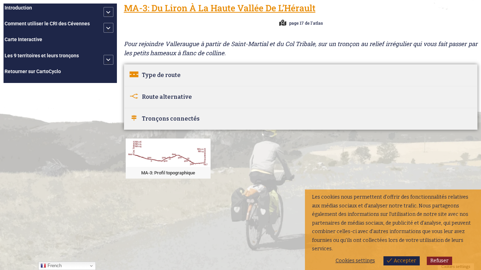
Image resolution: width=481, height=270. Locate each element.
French (54, 265)
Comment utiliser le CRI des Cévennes (47, 23)
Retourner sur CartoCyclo (33, 71)
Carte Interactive (23, 39)
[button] (168, 158)
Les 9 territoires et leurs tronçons (42, 55)
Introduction (18, 8)
